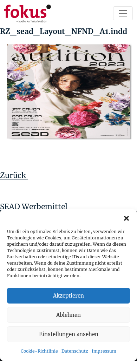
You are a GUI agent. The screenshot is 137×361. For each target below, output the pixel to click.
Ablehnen (68, 315)
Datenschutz (74, 351)
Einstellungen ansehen (68, 334)
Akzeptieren (68, 295)
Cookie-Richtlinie (39, 351)
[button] (126, 218)
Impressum (104, 351)
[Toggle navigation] (123, 13)
